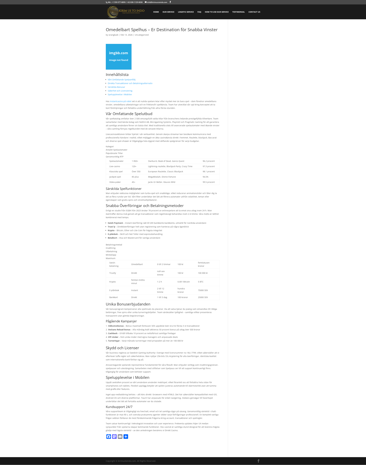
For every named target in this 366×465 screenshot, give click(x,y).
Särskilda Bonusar (116, 87)
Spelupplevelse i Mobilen (120, 94)
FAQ (199, 12)
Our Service (168, 12)
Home (156, 12)
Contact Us (254, 12)
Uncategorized (142, 34)
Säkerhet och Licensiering (120, 90)
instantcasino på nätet (120, 101)
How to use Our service (217, 12)
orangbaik (113, 34)
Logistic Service (186, 12)
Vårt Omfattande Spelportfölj (122, 79)
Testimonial (238, 12)
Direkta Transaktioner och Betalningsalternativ (130, 83)
